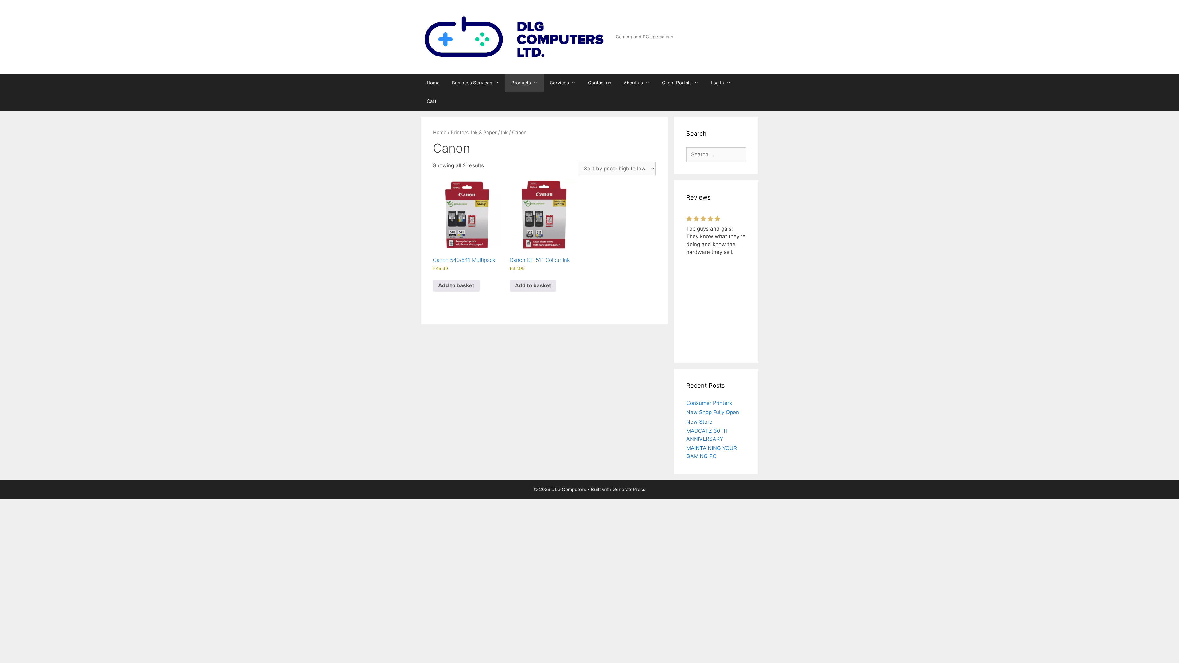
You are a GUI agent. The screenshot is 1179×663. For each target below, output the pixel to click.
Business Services (472, 83)
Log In (717, 83)
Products (521, 83)
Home (433, 83)
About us (633, 83)
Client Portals (677, 83)
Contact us (599, 83)
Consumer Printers (709, 403)
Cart (431, 101)
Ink (504, 132)
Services (559, 83)
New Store (699, 422)
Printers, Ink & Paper (474, 132)
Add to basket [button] (456, 285)
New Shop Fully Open (712, 412)
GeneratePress (629, 489)
